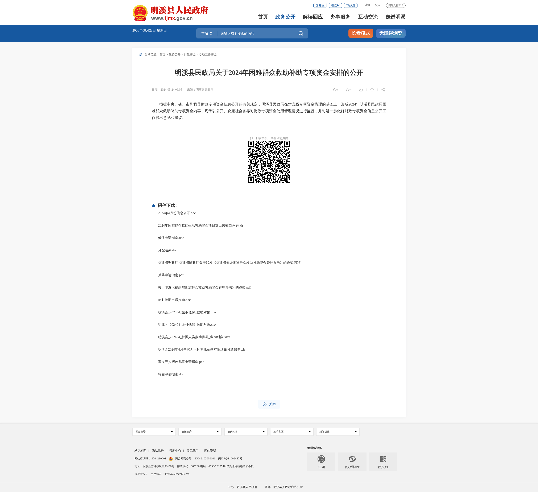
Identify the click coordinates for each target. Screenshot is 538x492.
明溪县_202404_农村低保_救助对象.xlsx (187, 324)
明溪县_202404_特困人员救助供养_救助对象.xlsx (194, 337)
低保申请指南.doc (171, 238)
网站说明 (210, 450)
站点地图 (140, 450)
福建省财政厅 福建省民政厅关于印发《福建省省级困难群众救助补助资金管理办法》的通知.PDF (229, 262)
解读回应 (313, 17)
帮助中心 (175, 450)
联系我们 (193, 450)
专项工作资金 (208, 54)
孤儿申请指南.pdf (170, 275)
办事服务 (340, 17)
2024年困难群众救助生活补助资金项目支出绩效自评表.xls (200, 225)
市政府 (350, 5)
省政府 (335, 5)
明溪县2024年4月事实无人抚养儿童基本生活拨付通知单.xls (201, 349)
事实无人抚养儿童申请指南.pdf (181, 362)
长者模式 (361, 33)
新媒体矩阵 (314, 448)
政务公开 (285, 17)
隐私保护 (158, 450)
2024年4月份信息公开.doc (177, 213)
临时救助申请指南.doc (174, 300)
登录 (378, 5)
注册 (368, 5)
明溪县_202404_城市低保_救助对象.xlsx (187, 312)
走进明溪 (395, 17)
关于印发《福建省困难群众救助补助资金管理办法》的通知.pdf (204, 287)
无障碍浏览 (390, 33)
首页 (263, 17)
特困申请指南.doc (171, 374)
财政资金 (190, 54)
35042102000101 (205, 458)
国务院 (320, 5)
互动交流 (368, 17)
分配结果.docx (168, 250)
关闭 (269, 404)
